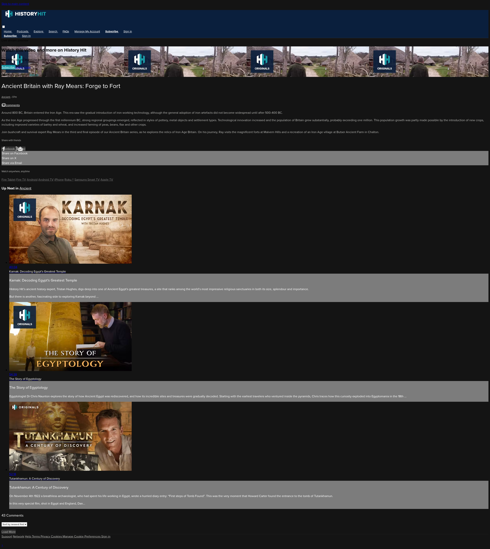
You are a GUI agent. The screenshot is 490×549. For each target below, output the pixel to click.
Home (8, 31)
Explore (39, 31)
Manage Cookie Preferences (82, 536)
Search (53, 31)
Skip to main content (15, 4)
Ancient (6, 97)
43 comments (11, 105)
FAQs (66, 31)
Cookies (57, 536)
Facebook (9, 149)
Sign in (127, 31)
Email (21, 149)
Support (7, 536)
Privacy (46, 536)
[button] (3, 27)
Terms (36, 536)
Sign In (26, 36)
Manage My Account (87, 31)
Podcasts (23, 31)
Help (28, 536)
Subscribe (9, 67)
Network (18, 536)
